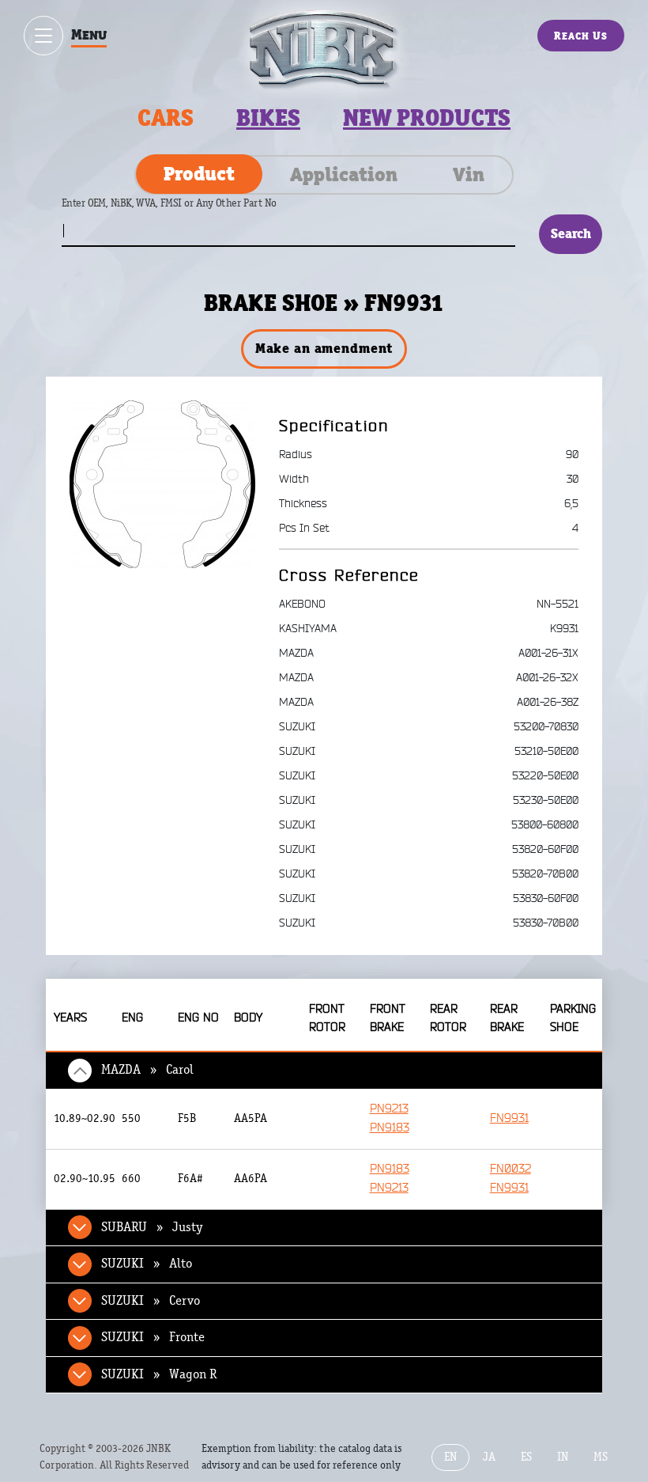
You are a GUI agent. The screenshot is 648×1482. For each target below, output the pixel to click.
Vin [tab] (468, 174)
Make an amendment (324, 348)
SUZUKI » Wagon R (159, 1374)
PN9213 (389, 1108)
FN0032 (510, 1169)
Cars (166, 118)
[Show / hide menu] (43, 35)
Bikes (268, 118)
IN (562, 1457)
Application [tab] (343, 174)
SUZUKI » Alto (146, 1264)
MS (600, 1457)
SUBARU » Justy (152, 1227)
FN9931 (509, 1118)
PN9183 (389, 1127)
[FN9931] (162, 483)
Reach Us (581, 35)
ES (526, 1457)
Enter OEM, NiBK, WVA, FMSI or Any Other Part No (185, 211)
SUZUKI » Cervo (150, 1301)
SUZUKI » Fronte (153, 1337)
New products (426, 118)
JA (489, 1457)
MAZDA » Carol (147, 1070)
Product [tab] (199, 173)
